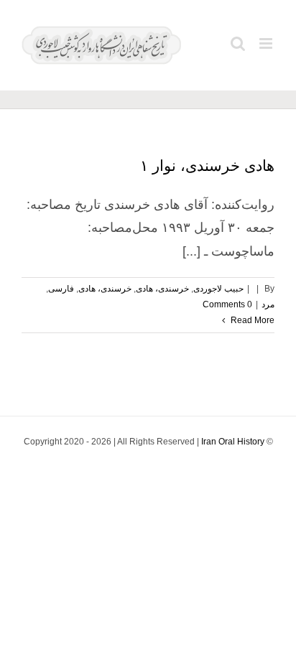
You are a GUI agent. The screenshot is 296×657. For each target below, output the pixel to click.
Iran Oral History (232, 442)
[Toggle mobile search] (238, 43)
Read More (251, 320)
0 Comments (227, 304)
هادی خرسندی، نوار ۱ (207, 165)
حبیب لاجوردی (218, 289)
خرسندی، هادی (162, 289)
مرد (268, 304)
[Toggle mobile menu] (266, 43)
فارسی (61, 289)
